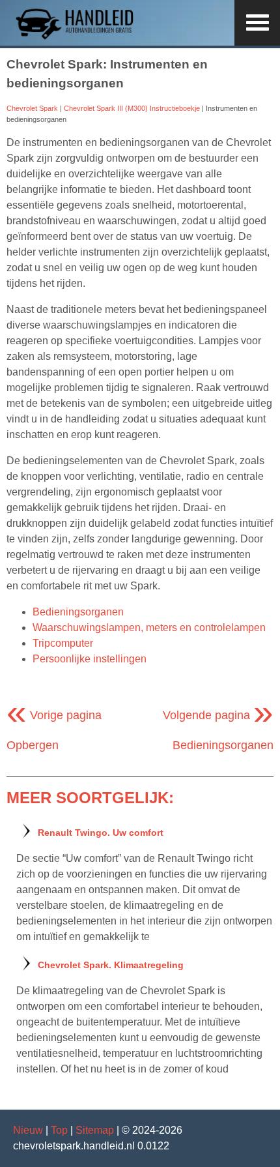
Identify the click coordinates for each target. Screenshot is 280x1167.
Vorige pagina (54, 715)
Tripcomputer (63, 643)
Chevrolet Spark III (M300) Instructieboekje (132, 108)
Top (59, 1130)
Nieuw (28, 1130)
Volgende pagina (218, 715)
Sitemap (95, 1130)
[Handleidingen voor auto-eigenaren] (78, 37)
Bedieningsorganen (78, 611)
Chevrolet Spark (32, 108)
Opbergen (33, 745)
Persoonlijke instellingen (90, 658)
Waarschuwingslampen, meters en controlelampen (149, 627)
